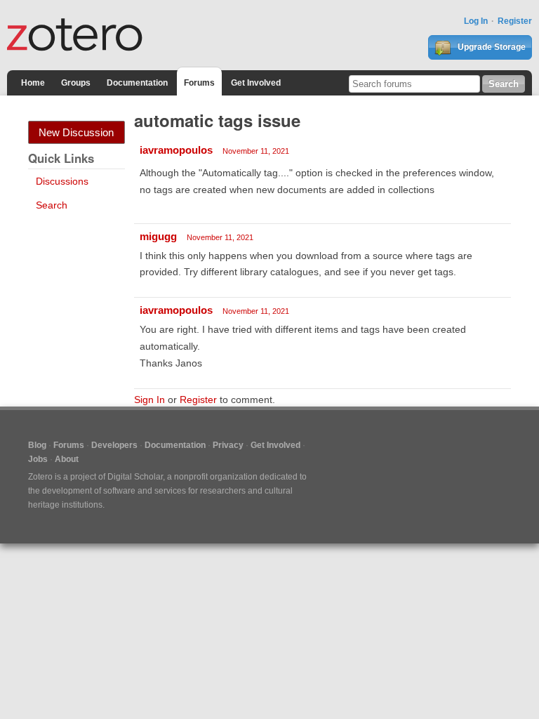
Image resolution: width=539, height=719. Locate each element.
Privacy (228, 445)
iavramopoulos (176, 150)
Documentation (137, 83)
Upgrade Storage (490, 47)
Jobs (38, 459)
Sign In (149, 399)
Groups (76, 83)
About (67, 459)
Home (33, 83)
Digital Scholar (135, 477)
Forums (199, 83)
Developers (114, 445)
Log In (476, 21)
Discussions (62, 181)
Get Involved (256, 83)
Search (51, 205)
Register (515, 21)
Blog (37, 445)
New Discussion (76, 132)
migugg (158, 236)
